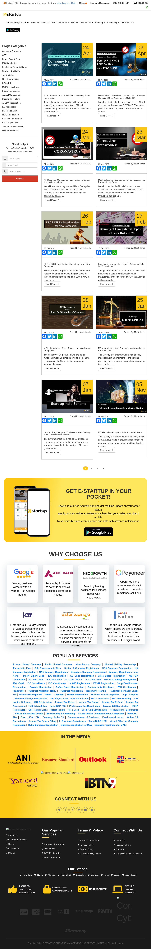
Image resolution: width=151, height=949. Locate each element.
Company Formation (11, 51)
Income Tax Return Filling (42, 721)
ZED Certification (127, 687)
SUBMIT (20, 178)
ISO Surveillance (36, 683)
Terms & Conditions (89, 840)
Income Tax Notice (88, 702)
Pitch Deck (73, 710)
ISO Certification (57, 683)
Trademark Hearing (96, 691)
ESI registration (9, 107)
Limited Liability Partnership (120, 664)
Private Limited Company (27, 664)
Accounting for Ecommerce (124, 710)
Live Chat (120, 840)
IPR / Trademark (59, 22)
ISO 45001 (18, 683)
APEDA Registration (11, 103)
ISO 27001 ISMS (93, 679)
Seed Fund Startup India (94, 710)
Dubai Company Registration (43, 725)
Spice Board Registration (111, 676)
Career (11, 844)
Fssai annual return (112, 717)
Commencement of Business (83, 717)
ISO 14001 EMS (54, 679)
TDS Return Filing (37, 706)
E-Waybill (6, 83)
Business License (39, 22)
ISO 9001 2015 (35, 679)
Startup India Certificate (101, 687)
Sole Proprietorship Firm (48, 668)
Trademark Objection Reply (41, 691)
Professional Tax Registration (84, 706)
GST (73, 22)
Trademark (18, 691)
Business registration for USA (76, 725)
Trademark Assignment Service (31, 698)
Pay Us (11, 853)
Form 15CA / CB (58, 706)
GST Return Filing (10, 79)
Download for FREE (66, 3)
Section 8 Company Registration (81, 668)
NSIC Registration (10, 115)
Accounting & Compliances (120, 22)
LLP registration (9, 111)
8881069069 (142, 3)
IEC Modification (57, 676)
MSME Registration (11, 87)
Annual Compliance (11, 95)
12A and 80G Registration (116, 706)
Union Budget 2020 (11, 130)
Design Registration (77, 694)
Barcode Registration (12, 119)
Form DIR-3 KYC (98, 721)
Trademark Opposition (71, 691)
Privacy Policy (86, 845)
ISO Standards (9, 63)
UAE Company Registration (53, 672)
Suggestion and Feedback (128, 854)
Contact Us (13, 848)
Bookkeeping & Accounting (60, 713)
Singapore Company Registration (88, 672)
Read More (51, 116)
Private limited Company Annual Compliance (101, 713)
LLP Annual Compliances (72, 721)
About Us (12, 835)
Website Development (30, 694)
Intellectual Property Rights (14, 67)
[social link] (59, 810)
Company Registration (16, 22)
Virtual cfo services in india (29, 713)
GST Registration (59, 698)
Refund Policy (86, 849)
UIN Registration (43, 702)
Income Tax (85, 22)
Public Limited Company (58, 664)
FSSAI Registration (11, 91)
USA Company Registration (116, 668)
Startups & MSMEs (11, 71)
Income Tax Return (11, 99)
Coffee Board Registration (70, 687)
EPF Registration (10, 122)
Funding (99, 22)
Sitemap (119, 849)
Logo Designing (130, 694)
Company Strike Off (53, 717)
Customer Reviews (17, 839)
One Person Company (88, 664)
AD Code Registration (82, 676)
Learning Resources (99, 3)
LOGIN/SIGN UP (121, 3)
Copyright (59, 694)
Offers (82, 3)
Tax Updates (8, 75)
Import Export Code (11, 59)
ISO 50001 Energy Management (120, 679)
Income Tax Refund (112, 702)
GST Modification (79, 698)
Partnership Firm (22, 668)
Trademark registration (12, 126)
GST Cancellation (100, 698)
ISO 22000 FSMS (73, 679)
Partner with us (123, 845)
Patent (48, 694)
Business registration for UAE (110, 725)
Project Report (57, 710)
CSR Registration (37, 710)
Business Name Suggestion (105, 694)
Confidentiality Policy (90, 854)
